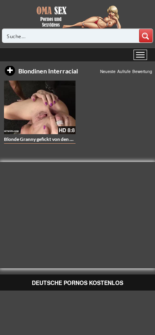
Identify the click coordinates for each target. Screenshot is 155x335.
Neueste (108, 71)
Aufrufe (124, 71)
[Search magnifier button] (146, 35)
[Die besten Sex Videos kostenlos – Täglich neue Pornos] (77, 17)
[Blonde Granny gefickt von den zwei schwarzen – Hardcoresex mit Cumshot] (40, 107)
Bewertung (142, 71)
